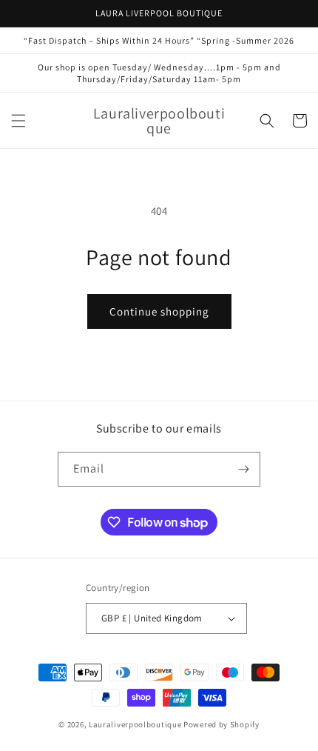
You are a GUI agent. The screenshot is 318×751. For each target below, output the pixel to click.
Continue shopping (159, 311)
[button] (18, 120)
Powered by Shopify (221, 724)
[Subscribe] (243, 469)
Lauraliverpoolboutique (135, 724)
